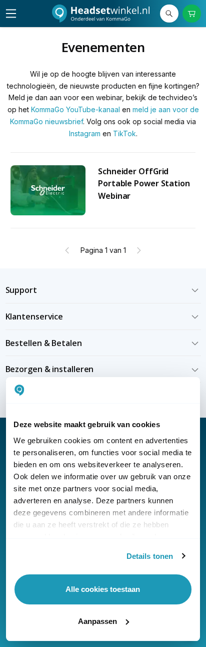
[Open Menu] (11, 14)
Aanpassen (97, 621)
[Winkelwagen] (191, 14)
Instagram (84, 133)
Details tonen (149, 556)
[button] (103, 290)
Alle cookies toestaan (103, 589)
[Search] (169, 14)
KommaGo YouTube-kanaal (75, 109)
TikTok (124, 133)
